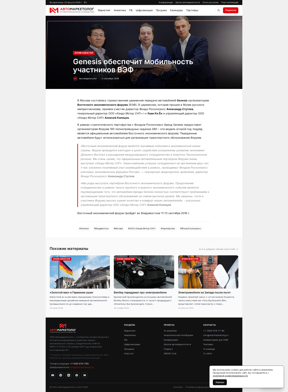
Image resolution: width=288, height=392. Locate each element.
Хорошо (220, 382)
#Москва (118, 228)
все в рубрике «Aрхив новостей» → (218, 249)
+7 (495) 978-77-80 (213, 330)
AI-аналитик (170, 330)
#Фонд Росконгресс (190, 228)
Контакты (178, 387)
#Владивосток (101, 228)
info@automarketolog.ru (82, 367)
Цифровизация (144, 10)
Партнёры (192, 10)
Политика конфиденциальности (201, 387)
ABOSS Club (170, 353)
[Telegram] (61, 375)
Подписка (230, 10)
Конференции (166, 2)
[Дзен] (77, 375)
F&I (130, 10)
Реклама (208, 344)
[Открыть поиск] (219, 10)
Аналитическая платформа (178, 335)
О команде (209, 349)
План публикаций (229, 2)
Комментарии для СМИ (215, 339)
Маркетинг (104, 10)
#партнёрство (168, 228)
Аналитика (120, 10)
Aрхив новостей (84, 53)
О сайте (207, 353)
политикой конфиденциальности (230, 375)
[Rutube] (85, 375)
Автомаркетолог (88, 78)
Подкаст (168, 349)
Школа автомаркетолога (188, 2)
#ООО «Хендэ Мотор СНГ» (142, 228)
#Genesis (84, 228)
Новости (128, 353)
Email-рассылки (210, 2)
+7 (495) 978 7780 (79, 363)
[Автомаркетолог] (72, 10)
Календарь (176, 10)
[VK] (69, 375)
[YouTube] (53, 375)
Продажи (161, 10)
